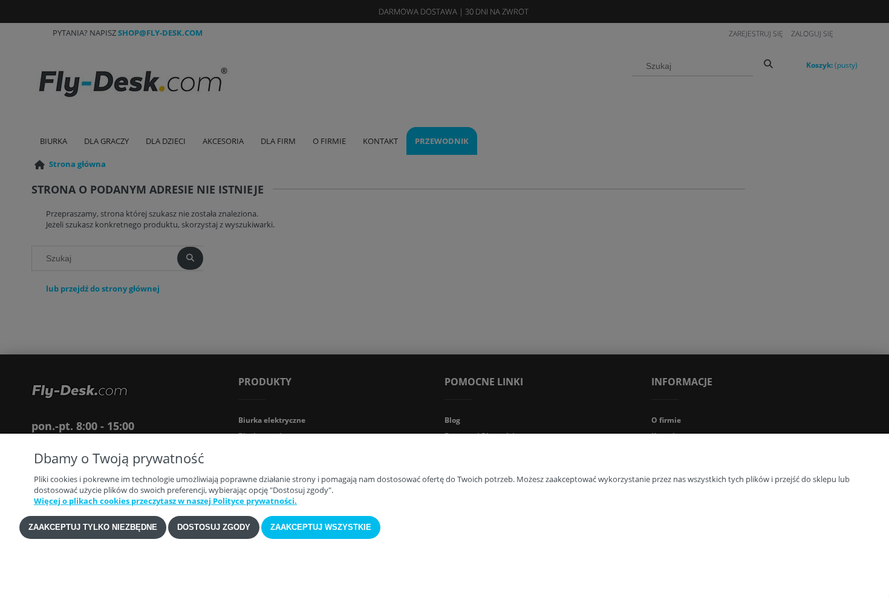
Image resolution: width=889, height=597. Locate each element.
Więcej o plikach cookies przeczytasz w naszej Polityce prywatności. (165, 500)
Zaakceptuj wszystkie (320, 527)
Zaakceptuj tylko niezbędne (92, 527)
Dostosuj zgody (213, 527)
